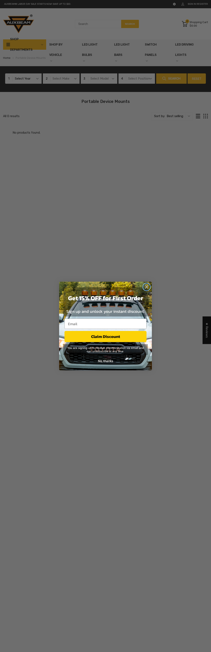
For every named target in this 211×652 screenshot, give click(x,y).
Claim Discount (105, 336)
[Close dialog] (146, 287)
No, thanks (105, 360)
